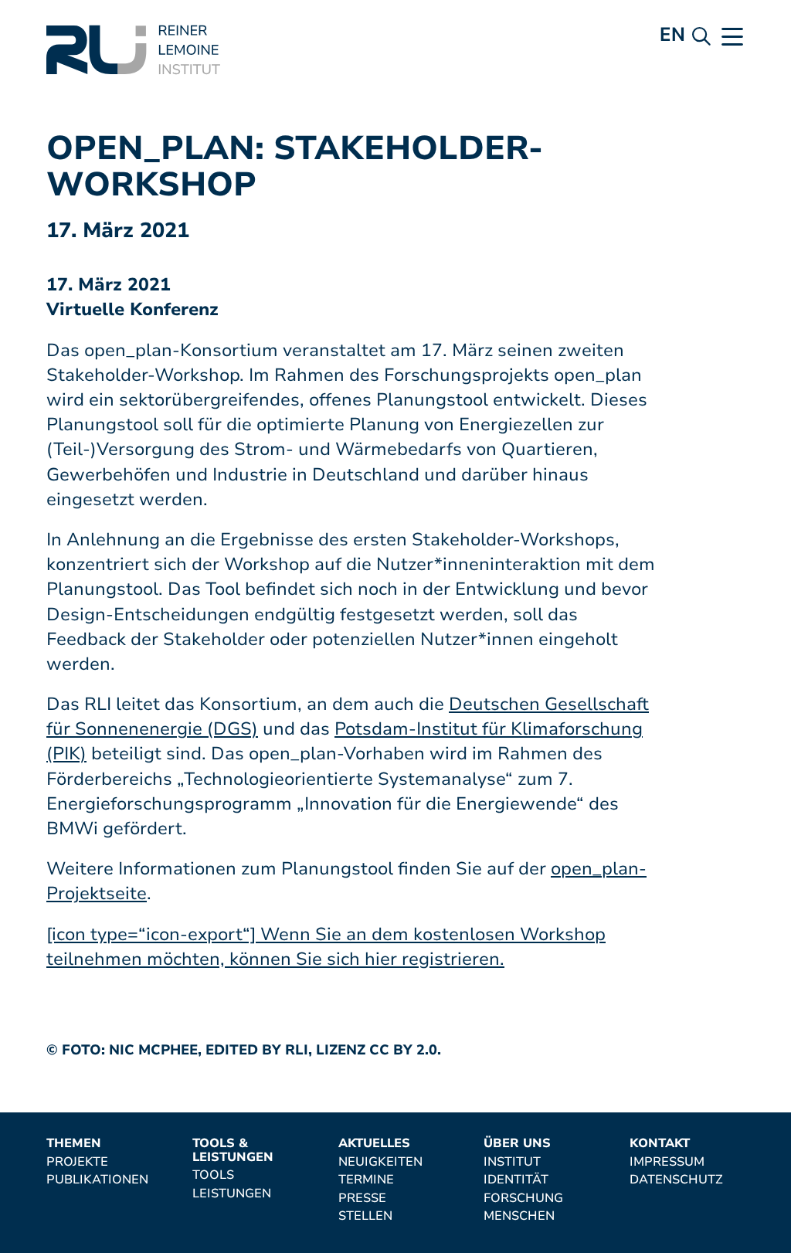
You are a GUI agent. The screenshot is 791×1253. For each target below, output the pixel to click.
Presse (362, 1199)
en (672, 34)
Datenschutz (676, 1180)
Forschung (523, 1199)
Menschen (519, 1217)
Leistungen (231, 1194)
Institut (512, 1163)
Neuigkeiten (380, 1163)
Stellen (365, 1217)
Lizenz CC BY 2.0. (378, 1050)
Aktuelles (374, 1144)
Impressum (667, 1163)
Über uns (517, 1144)
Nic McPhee (153, 1050)
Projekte (77, 1163)
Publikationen (97, 1180)
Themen (73, 1144)
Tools (213, 1176)
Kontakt (660, 1144)
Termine (366, 1180)
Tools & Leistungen (232, 1150)
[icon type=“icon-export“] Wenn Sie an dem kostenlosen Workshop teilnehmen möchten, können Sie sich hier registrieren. (326, 946)
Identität (516, 1180)
